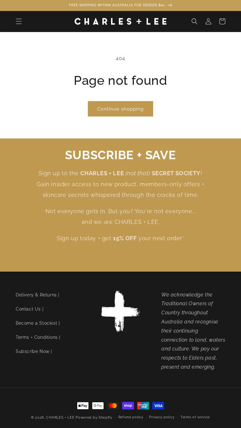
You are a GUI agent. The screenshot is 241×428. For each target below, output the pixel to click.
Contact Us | (29, 309)
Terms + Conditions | (38, 337)
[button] (19, 21)
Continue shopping (120, 109)
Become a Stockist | (38, 323)
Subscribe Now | (34, 351)
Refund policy (130, 417)
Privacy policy (161, 417)
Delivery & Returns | (37, 294)
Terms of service (195, 417)
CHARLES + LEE (60, 417)
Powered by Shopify (94, 417)
